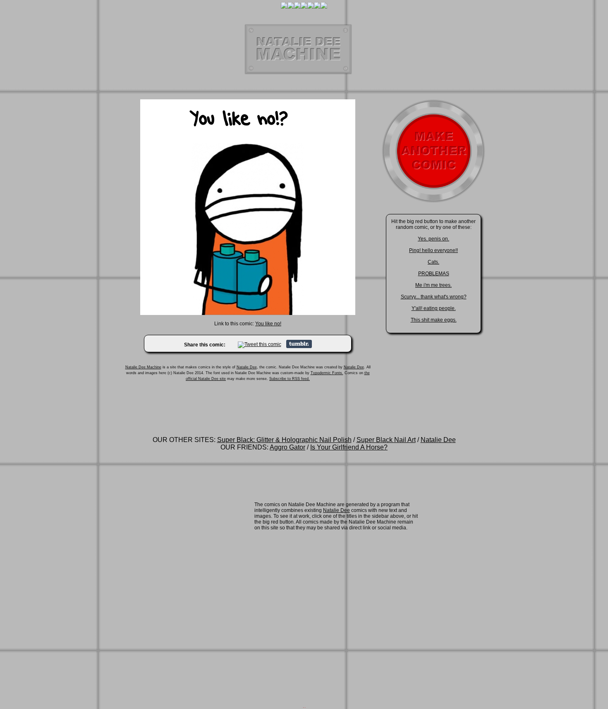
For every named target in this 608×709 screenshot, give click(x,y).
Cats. (433, 262)
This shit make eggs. (434, 320)
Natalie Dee (247, 367)
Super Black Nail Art (386, 439)
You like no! (268, 324)
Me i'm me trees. (433, 285)
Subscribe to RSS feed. (289, 379)
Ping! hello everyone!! (433, 250)
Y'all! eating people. (434, 308)
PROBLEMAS (433, 273)
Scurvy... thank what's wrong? (434, 297)
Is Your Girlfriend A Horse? (349, 447)
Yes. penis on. (433, 239)
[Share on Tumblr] (299, 346)
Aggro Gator (287, 447)
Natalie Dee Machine (143, 367)
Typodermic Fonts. (327, 373)
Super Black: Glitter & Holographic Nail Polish (284, 439)
